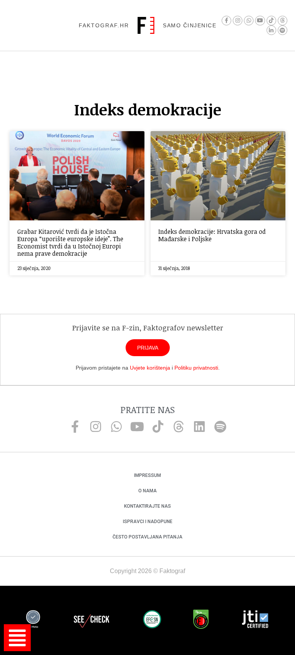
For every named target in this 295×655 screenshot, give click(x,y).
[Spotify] (282, 30)
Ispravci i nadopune (147, 521)
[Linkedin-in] (271, 30)
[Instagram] (237, 20)
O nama (147, 490)
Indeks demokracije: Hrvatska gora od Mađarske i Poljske (212, 235)
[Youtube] (260, 20)
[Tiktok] (271, 20)
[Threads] (282, 20)
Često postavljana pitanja (147, 537)
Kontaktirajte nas (147, 506)
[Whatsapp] (249, 20)
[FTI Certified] (255, 620)
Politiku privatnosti (196, 368)
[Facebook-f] (226, 20)
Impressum (147, 475)
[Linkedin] (199, 426)
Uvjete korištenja (150, 368)
